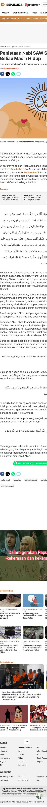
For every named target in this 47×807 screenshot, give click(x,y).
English (39, 761)
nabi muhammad (31, 480)
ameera (5, 13)
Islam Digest (11, 47)
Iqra (20, 751)
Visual (20, 761)
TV (1, 765)
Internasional (5, 758)
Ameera (3, 747)
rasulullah (17, 480)
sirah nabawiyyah (7, 486)
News (2, 754)
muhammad (5, 480)
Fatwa (27, 19)
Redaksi (21, 777)
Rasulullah (16, 169)
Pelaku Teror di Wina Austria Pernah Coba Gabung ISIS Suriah (32, 197)
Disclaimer (4, 780)
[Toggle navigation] (2, 5)
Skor (38, 747)
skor (34, 13)
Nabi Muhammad (9, 19)
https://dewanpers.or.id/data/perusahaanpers (20, 794)
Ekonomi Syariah (21, 13)
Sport (39, 754)
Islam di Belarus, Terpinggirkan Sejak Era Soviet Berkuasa (10, 197)
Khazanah (4, 751)
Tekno (20, 758)
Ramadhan (22, 765)
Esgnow (3, 761)
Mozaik (35, 19)
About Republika (6, 777)
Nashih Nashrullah (11, 68)
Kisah (20, 19)
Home (2, 47)
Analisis (21, 754)
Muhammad (30, 172)
